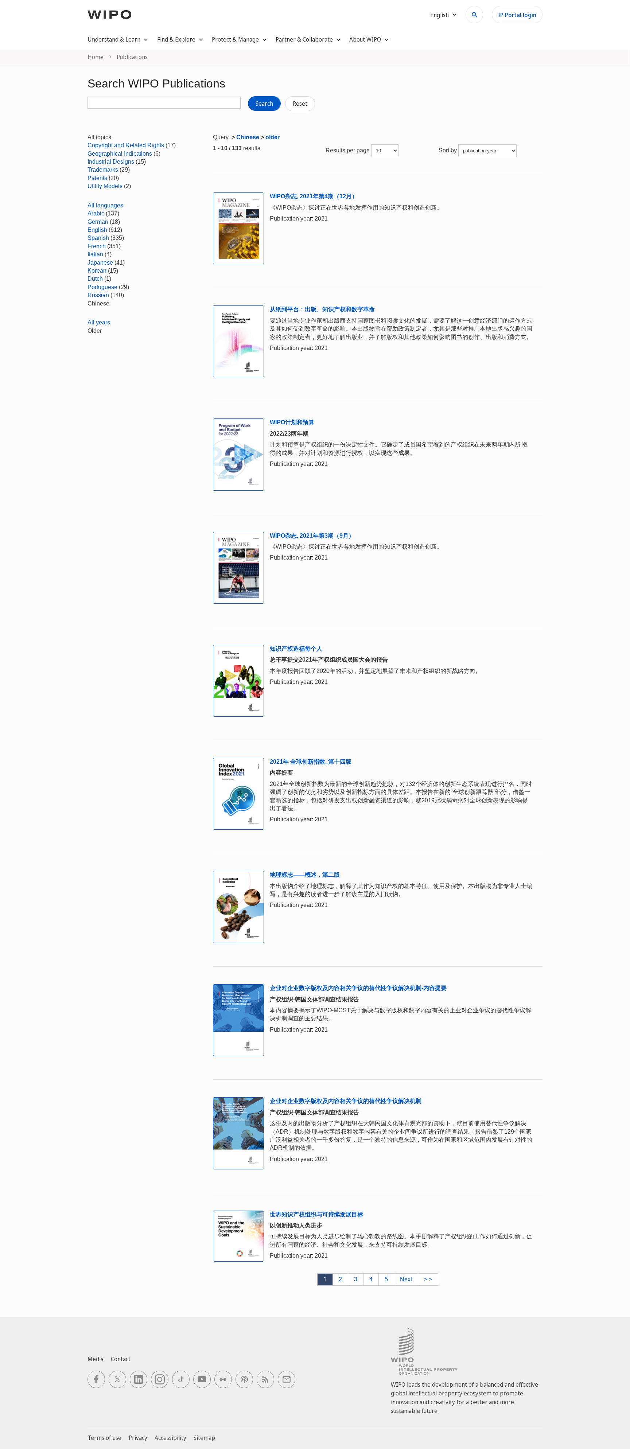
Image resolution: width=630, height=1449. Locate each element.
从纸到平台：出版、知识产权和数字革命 (322, 309)
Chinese (247, 137)
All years (99, 322)
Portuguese (102, 287)
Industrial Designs (111, 162)
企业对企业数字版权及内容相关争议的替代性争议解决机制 (345, 1101)
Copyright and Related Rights (126, 145)
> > (428, 1279)
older (272, 137)
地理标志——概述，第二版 (305, 875)
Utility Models (105, 186)
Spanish (98, 238)
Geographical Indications (120, 154)
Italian (95, 254)
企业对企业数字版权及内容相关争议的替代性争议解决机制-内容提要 (358, 988)
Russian (98, 295)
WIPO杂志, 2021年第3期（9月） (312, 536)
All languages (105, 205)
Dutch (95, 279)
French (97, 246)
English (97, 230)
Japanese (100, 263)
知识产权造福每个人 (296, 649)
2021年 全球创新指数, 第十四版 (310, 762)
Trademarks (103, 170)
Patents (97, 178)
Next (406, 1279)
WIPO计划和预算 (292, 422)
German (98, 222)
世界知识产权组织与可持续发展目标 (316, 1214)
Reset (300, 104)
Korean (97, 271)
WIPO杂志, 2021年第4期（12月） (314, 196)
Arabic (96, 213)
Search (264, 104)
